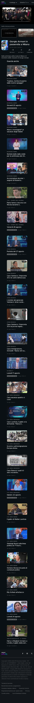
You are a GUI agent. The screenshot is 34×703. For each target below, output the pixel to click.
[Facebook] (22, 653)
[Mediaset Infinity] (3, 2)
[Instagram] (27, 653)
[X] (32, 653)
